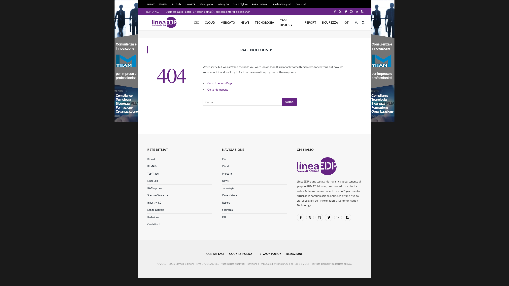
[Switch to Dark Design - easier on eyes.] (356, 22)
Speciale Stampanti (282, 4)
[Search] (363, 22)
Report (310, 22)
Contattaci (301, 4)
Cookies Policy (241, 253)
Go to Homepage (217, 89)
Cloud (210, 22)
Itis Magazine (206, 4)
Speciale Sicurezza (157, 195)
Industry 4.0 (154, 202)
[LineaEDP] (164, 22)
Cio (196, 22)
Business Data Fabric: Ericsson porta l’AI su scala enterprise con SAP (208, 11)
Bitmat (151, 159)
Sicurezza (330, 22)
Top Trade (176, 4)
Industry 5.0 (223, 4)
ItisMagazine (154, 188)
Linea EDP (190, 4)
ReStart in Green (260, 4)
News (245, 22)
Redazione (153, 217)
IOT (346, 22)
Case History (286, 22)
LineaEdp (152, 180)
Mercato (228, 22)
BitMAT (150, 4)
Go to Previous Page (219, 83)
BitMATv (163, 4)
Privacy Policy (269, 253)
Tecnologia (264, 22)
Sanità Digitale (240, 4)
